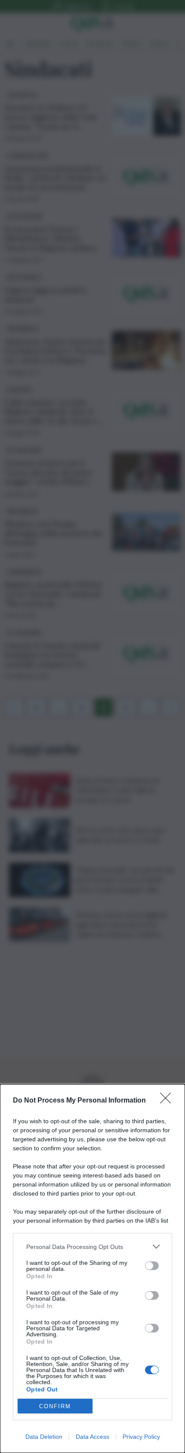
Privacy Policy (141, 1436)
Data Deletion (43, 1436)
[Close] (168, 1101)
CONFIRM (55, 1406)
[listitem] (92, 1246)
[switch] (152, 1265)
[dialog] (92, 1268)
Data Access (92, 1436)
